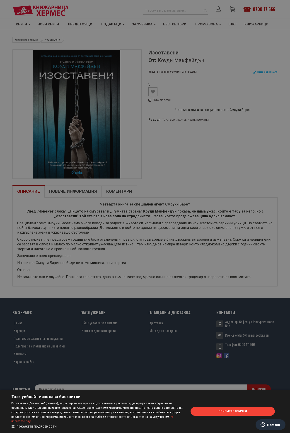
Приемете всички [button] (232, 411)
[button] (97, 427)
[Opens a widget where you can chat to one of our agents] (270, 425)
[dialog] (145, 411)
